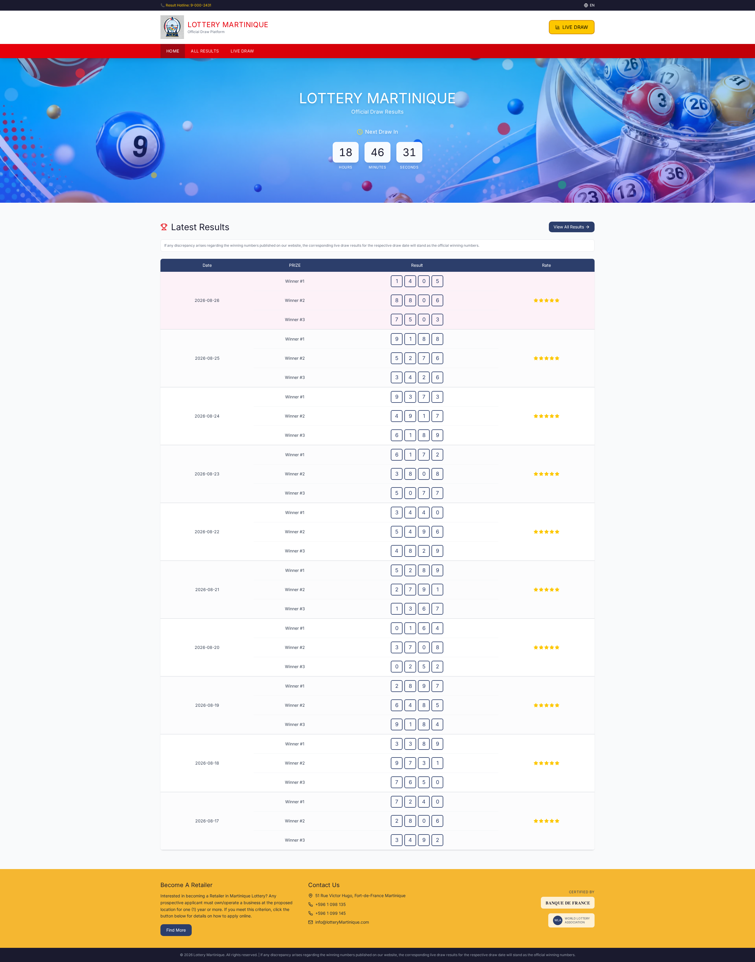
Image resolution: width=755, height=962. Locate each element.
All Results (205, 50)
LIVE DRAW (575, 27)
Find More (176, 929)
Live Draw (242, 50)
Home (172, 50)
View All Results (569, 226)
